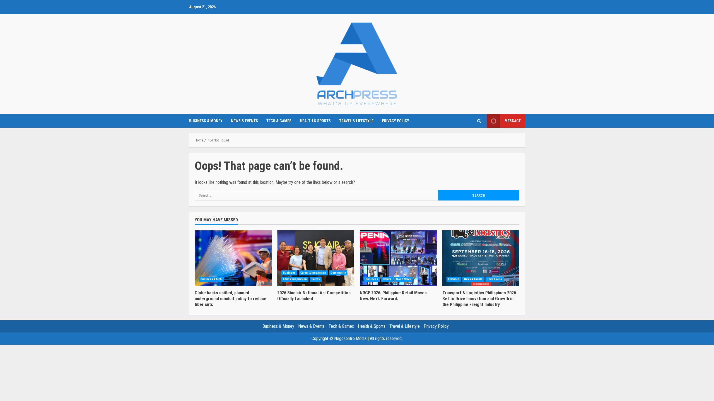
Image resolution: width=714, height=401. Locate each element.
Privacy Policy (395, 121)
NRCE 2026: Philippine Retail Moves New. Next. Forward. (398, 258)
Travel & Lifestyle (356, 121)
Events (316, 279)
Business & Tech (211, 279)
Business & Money (206, 121)
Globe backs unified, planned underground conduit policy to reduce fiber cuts (233, 258)
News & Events (244, 121)
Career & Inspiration (313, 272)
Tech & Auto (494, 279)
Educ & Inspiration (295, 279)
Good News (403, 279)
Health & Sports (315, 121)
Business (289, 272)
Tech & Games (278, 121)
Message (513, 121)
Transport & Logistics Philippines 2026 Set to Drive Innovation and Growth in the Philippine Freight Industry (480, 258)
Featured (453, 279)
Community (338, 272)
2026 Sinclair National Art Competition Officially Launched (315, 258)
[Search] (479, 121)
